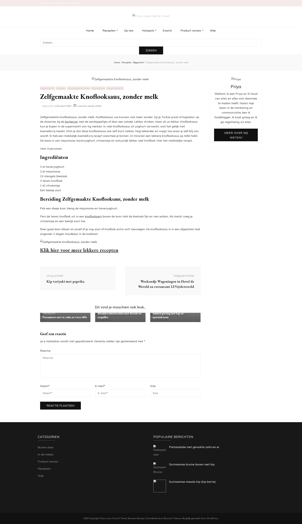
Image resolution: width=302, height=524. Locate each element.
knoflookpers (93, 216)
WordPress (212, 518)
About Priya (46, 3)
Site (153, 386)
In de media (61, 3)
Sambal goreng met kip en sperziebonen (168, 315)
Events (167, 30)
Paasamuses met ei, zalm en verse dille (64, 317)
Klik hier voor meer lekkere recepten (79, 250)
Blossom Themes (172, 518)
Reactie (45, 350)
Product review (191, 30)
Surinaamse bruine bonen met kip (192, 464)
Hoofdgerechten (78, 88)
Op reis (128, 30)
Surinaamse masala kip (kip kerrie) (192, 481)
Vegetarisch (115, 88)
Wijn (213, 30)
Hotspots (148, 30)
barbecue (71, 121)
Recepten (109, 30)
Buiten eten (46, 447)
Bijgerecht (47, 88)
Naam (45, 386)
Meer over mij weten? (236, 135)
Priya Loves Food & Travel (113, 518)
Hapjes (61, 88)
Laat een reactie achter (90, 106)
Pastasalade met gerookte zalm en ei (194, 447)
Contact (74, 3)
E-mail (100, 386)
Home (90, 30)
